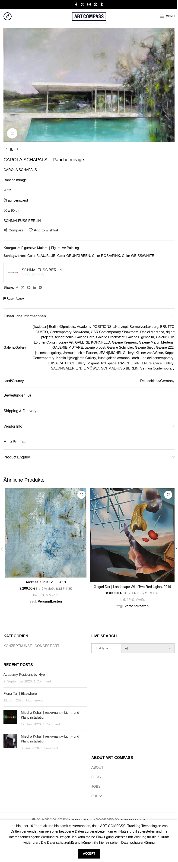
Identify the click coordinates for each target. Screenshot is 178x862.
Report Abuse (15, 298)
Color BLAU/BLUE (41, 256)
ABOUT (97, 767)
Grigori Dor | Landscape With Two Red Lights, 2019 (132, 587)
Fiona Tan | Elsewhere (20, 693)
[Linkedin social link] (34, 287)
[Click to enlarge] (12, 133)
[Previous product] (6, 149)
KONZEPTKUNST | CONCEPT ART (31, 646)
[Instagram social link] (89, 4)
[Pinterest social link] (95, 4)
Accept (89, 853)
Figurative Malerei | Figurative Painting (50, 248)
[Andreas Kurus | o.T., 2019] (45, 533)
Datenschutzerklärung (138, 842)
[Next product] (17, 149)
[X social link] (82, 4)
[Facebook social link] (76, 4)
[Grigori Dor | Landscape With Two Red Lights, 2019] (132, 535)
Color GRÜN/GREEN (73, 256)
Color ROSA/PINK (106, 256)
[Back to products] (12, 149)
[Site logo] (7, 16)
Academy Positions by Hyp (24, 674)
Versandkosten (50, 601)
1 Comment (42, 681)
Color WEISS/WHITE (138, 256)
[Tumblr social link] (102, 4)
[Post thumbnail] (10, 718)
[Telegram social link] (40, 287)
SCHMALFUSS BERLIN (22, 221)
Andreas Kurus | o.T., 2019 (46, 582)
